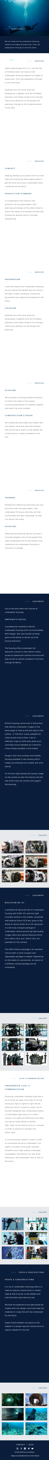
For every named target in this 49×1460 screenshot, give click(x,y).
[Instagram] (18, 1448)
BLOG (31, 1445)
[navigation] (44, 61)
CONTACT (20, 1445)
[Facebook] (21, 1448)
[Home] (12, 60)
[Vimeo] (29, 1448)
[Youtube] (33, 1448)
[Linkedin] (25, 1448)
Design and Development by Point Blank (25, 1456)
